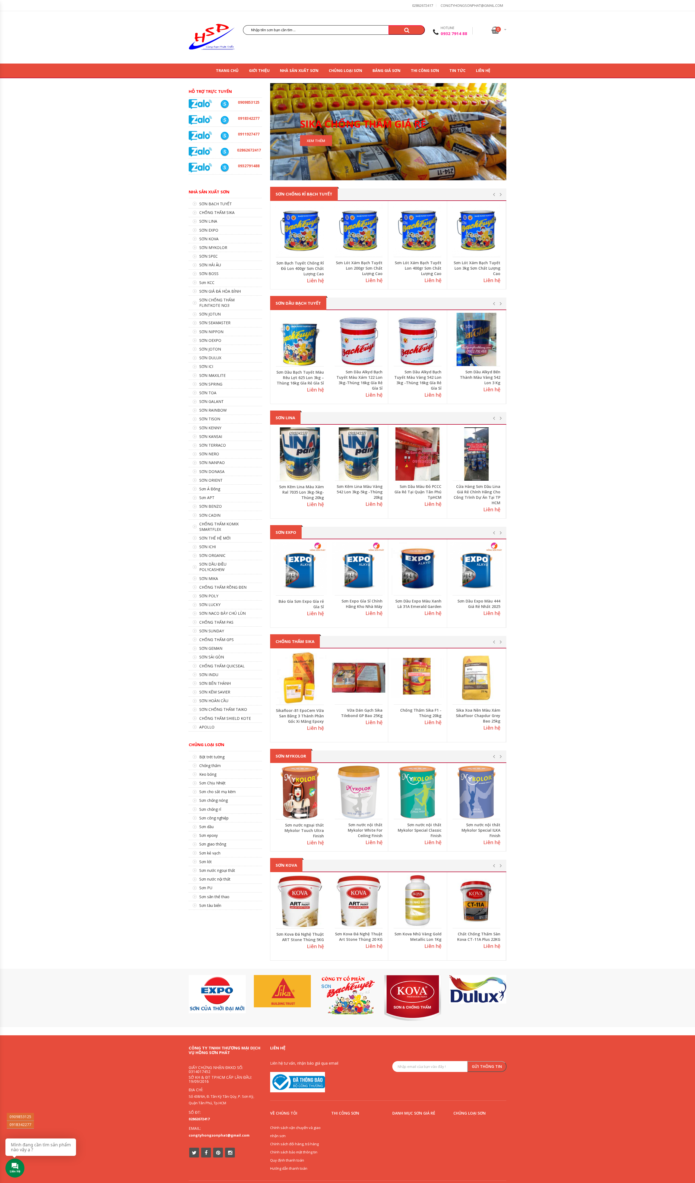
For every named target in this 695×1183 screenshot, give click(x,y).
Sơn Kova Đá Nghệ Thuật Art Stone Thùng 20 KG (392, 936)
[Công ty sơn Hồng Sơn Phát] (212, 38)
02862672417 (422, 5)
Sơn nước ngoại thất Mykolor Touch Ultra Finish (363, 830)
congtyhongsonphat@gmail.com (472, 5)
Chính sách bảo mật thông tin (293, 1152)
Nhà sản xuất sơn (299, 70)
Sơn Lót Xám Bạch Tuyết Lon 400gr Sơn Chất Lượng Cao (477, 268)
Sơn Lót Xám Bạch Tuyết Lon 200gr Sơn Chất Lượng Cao (418, 268)
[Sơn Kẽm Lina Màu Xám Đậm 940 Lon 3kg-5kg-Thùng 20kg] (300, 454)
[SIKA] (282, 991)
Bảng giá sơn (386, 70)
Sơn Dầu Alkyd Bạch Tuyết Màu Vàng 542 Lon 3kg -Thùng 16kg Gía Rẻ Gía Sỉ (476, 380)
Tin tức (457, 70)
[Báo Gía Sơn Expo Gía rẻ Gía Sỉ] (358, 568)
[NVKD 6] (224, 104)
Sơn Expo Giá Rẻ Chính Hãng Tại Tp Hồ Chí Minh (300, 604)
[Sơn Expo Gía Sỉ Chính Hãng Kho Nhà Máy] (417, 568)
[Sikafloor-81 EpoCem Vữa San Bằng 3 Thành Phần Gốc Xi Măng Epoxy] (358, 677)
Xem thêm (316, 140)
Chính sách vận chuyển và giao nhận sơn (295, 1131)
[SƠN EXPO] (217, 994)
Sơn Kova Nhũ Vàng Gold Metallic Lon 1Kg (451, 936)
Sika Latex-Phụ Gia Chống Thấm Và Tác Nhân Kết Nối (304, 716)
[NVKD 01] (224, 168)
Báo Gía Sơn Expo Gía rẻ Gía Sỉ (360, 603)
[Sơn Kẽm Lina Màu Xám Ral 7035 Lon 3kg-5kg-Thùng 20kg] (358, 454)
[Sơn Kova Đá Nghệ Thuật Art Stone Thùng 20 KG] (392, 901)
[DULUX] (477, 989)
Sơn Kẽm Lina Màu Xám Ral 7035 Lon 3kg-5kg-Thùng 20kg (360, 492)
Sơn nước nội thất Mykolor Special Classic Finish (478, 830)
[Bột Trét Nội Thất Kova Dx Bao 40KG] (275, 901)
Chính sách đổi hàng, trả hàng (294, 1143)
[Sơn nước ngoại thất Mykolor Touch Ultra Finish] (358, 792)
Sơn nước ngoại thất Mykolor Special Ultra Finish (303, 830)
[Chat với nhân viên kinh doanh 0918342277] (200, 103)
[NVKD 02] (224, 120)
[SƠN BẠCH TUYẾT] (347, 995)
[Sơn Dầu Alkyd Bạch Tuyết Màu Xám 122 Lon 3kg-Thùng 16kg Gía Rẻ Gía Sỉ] (417, 339)
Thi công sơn (425, 70)
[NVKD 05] (224, 152)
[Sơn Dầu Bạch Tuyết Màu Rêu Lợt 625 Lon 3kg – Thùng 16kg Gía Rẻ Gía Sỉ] (358, 339)
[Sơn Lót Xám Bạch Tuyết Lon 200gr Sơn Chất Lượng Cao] (417, 230)
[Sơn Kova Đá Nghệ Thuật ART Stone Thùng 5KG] (333, 901)
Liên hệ (483, 70)
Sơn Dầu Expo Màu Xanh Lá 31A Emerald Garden (477, 603)
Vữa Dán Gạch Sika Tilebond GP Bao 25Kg (420, 713)
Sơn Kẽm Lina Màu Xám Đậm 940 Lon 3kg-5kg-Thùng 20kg (301, 492)
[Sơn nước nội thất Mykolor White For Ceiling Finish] (417, 792)
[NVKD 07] (224, 136)
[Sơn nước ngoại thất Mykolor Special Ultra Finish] (300, 792)
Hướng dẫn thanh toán (288, 1168)
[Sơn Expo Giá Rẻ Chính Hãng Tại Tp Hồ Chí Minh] (300, 568)
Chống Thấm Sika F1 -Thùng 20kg (479, 713)
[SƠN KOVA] (412, 998)
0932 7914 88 (454, 33)
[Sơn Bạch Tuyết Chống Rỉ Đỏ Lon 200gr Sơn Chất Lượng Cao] (300, 230)
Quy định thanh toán (287, 1160)
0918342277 (20, 1124)
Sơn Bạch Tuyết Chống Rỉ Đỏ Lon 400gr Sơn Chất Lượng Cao (359, 268)
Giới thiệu (259, 70)
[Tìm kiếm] (406, 30)
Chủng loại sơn (345, 70)
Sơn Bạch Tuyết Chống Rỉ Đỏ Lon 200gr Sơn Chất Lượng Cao (300, 268)
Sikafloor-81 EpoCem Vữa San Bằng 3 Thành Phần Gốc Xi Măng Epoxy (359, 716)
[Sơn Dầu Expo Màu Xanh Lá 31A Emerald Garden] (476, 568)
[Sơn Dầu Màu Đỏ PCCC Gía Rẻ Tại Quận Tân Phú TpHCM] (476, 454)
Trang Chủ (227, 70)
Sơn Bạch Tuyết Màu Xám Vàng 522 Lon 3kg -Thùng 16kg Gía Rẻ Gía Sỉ (300, 378)
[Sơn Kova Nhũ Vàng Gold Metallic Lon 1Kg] (451, 901)
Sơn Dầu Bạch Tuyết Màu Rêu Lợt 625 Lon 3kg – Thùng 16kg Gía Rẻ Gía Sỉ (359, 377)
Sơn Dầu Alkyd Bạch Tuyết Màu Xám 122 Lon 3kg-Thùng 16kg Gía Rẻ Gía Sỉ (418, 380)
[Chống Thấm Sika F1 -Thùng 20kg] (476, 677)
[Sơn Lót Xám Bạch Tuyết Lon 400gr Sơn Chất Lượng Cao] (476, 230)
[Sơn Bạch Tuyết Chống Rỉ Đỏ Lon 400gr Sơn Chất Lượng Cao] (358, 230)
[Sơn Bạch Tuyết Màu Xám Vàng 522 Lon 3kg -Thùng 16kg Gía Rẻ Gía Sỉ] (300, 339)
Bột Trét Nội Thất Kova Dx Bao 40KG (276, 937)
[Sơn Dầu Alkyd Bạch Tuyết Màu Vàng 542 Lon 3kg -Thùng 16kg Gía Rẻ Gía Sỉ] (476, 339)
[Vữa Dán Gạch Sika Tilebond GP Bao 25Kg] (417, 677)
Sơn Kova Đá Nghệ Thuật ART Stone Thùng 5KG (334, 936)
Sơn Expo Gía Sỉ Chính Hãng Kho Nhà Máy (420, 603)
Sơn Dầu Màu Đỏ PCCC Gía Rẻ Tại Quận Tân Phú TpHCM (476, 492)
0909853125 (20, 1116)
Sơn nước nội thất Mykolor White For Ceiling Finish (424, 830)
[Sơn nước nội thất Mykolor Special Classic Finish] (476, 792)
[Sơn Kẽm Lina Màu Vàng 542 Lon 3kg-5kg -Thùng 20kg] (417, 454)
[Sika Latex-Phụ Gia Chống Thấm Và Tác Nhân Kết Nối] (300, 678)
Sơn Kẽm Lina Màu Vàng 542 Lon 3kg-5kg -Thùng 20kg (418, 492)
